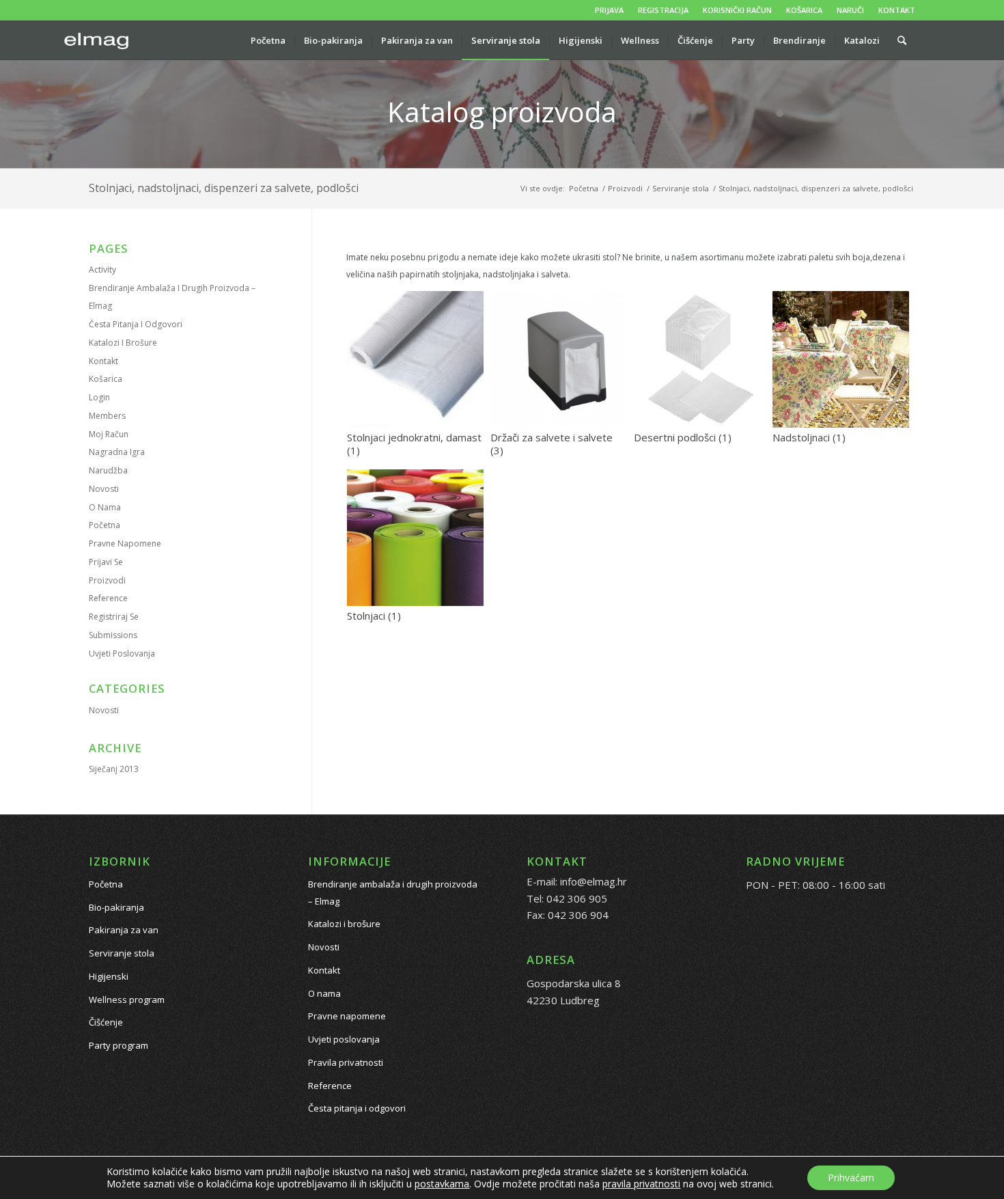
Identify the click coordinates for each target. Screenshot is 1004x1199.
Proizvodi (107, 580)
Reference (108, 598)
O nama (105, 507)
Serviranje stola (121, 953)
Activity (102, 269)
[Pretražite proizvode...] (902, 40)
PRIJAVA (609, 10)
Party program (118, 1045)
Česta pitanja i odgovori (135, 324)
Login (99, 397)
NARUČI (850, 10)
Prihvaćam (851, 1177)
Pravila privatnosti (345, 1062)
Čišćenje (106, 1022)
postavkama (442, 1184)
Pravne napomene (125, 543)
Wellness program (127, 999)
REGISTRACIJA (663, 10)
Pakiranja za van (123, 930)
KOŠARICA (804, 10)
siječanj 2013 (114, 769)
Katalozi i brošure (123, 342)
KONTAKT (896, 10)
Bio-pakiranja (116, 907)
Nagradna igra (117, 452)
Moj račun (108, 434)
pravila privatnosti (641, 1183)
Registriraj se (114, 616)
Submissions (113, 635)
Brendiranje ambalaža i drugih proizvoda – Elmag (392, 892)
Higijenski (108, 976)
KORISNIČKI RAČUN (737, 10)
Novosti (104, 489)
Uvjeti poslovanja (122, 653)
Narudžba (108, 470)
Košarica (105, 379)
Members (107, 416)
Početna (104, 525)
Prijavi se (106, 562)
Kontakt (103, 361)
